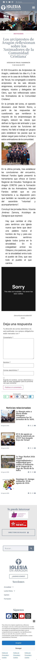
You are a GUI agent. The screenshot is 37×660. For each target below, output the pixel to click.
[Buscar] (31, 548)
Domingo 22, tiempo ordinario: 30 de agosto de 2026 (25, 481)
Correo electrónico (11, 370)
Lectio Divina (6, 479)
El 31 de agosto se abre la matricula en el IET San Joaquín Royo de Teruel (25, 437)
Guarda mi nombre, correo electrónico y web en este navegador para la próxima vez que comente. (18, 381)
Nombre (6, 362)
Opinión (6, 595)
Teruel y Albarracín (8, 434)
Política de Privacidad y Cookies (5, 655)
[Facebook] (4, 2)
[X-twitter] (7, 2)
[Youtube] (9, 2)
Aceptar (18, 643)
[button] (34, 621)
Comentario (8, 337)
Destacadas (18, 34)
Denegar (18, 648)
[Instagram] (12, 2)
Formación (7, 599)
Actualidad (6, 412)
